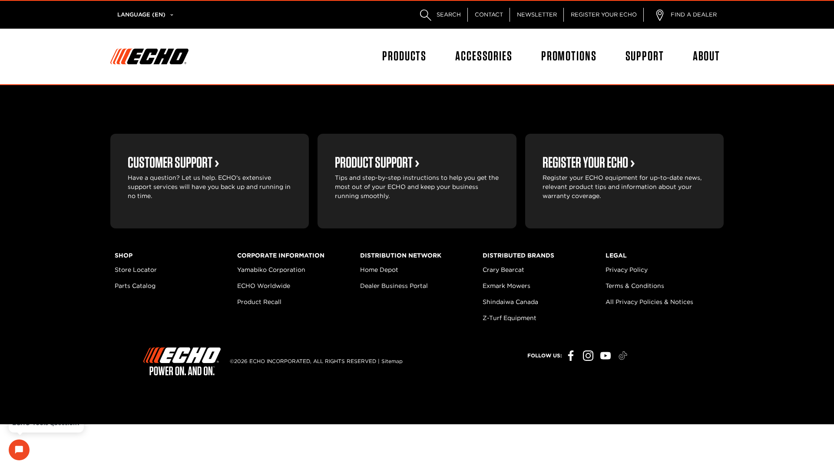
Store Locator (136, 269)
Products (404, 55)
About (706, 55)
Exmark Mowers (506, 285)
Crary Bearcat (503, 269)
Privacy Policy (627, 269)
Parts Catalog (135, 285)
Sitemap (392, 361)
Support (645, 55)
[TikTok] (623, 355)
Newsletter (537, 14)
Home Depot (379, 269)
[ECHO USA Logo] (149, 56)
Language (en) (141, 14)
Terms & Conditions (635, 285)
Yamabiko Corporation (271, 269)
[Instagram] (588, 355)
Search (448, 14)
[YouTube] (605, 355)
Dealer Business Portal (394, 285)
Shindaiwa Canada (510, 301)
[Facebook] (570, 355)
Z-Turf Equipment (509, 317)
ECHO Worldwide (263, 285)
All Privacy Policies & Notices (649, 301)
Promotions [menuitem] (569, 55)
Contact (489, 14)
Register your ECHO (604, 14)
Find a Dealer (693, 14)
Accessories (484, 55)
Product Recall (259, 301)
